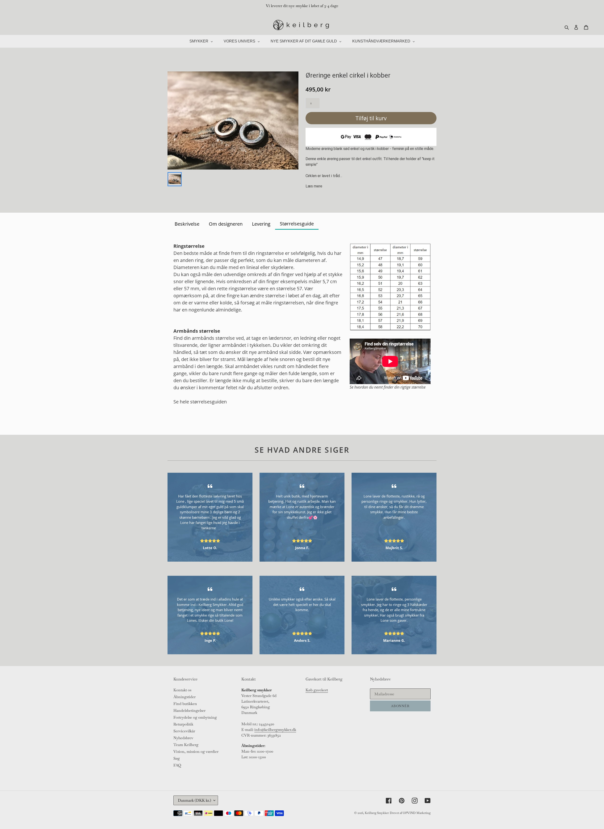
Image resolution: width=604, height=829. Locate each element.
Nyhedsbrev (183, 737)
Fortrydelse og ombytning (195, 717)
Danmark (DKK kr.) (194, 800)
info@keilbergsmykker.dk (275, 729)
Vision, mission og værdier (195, 751)
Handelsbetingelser (189, 710)
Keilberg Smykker (377, 813)
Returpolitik (183, 724)
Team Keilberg (185, 744)
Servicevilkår (184, 731)
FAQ (177, 765)
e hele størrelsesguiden (201, 401)
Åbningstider (184, 696)
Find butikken (185, 703)
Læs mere (314, 186)
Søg (176, 758)
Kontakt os (182, 690)
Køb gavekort (317, 690)
